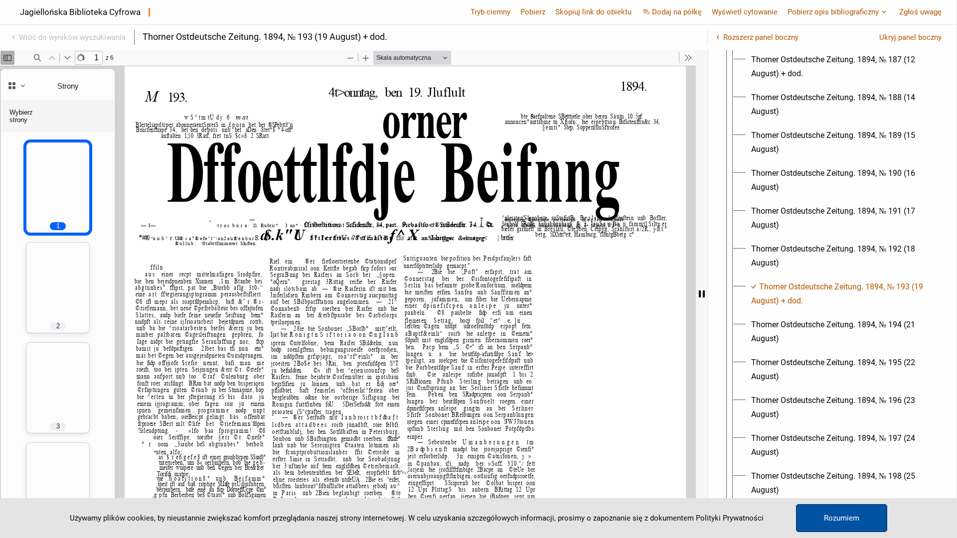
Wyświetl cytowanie (745, 11)
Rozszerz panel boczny (760, 37)
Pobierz (532, 11)
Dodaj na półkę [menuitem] (677, 11)
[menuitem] (841, 67)
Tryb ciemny (490, 11)
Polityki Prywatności (730, 518)
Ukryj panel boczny (910, 37)
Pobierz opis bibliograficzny (833, 11)
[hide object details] (702, 294)
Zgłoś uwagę (920, 11)
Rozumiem (841, 518)
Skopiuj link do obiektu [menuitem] (593, 11)
